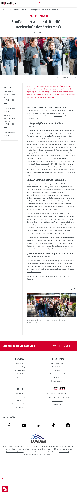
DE (46, 4)
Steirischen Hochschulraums (39, 446)
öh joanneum (58, 116)
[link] (19, 363)
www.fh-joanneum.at (34, 272)
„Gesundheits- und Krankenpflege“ (52, 261)
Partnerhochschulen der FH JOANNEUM (61, 142)
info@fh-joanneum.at (57, 404)
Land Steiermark (64, 452)
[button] (72, 289)
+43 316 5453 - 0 (57, 401)
